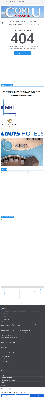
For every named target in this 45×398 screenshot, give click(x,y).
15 (34, 293)
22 (34, 296)
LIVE (38, 24)
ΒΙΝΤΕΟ (26, 24)
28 (28, 298)
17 (4, 296)
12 (16, 293)
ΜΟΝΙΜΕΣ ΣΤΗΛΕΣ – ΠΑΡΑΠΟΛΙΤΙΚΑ (16, 24)
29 (34, 298)
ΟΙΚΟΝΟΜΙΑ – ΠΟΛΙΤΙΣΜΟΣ (32, 21)
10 (4, 293)
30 (40, 298)
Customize (8, 395)
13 (22, 293)
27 (22, 298)
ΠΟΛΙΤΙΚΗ (23, 21)
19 (16, 296)
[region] (22, 392)
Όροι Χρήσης (3, 358)
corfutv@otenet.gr (8, 322)
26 (16, 298)
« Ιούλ (22, 303)
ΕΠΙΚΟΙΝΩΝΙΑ (32, 24)
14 (28, 293)
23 (40, 296)
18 (10, 296)
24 (4, 298)
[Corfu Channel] (2, 23)
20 (22, 296)
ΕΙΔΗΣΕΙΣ (12, 21)
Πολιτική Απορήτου (5, 356)
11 (10, 293)
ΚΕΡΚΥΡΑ (17, 21)
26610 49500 (6, 319)
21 (28, 296)
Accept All (37, 395)
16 (40, 293)
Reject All (22, 395)
